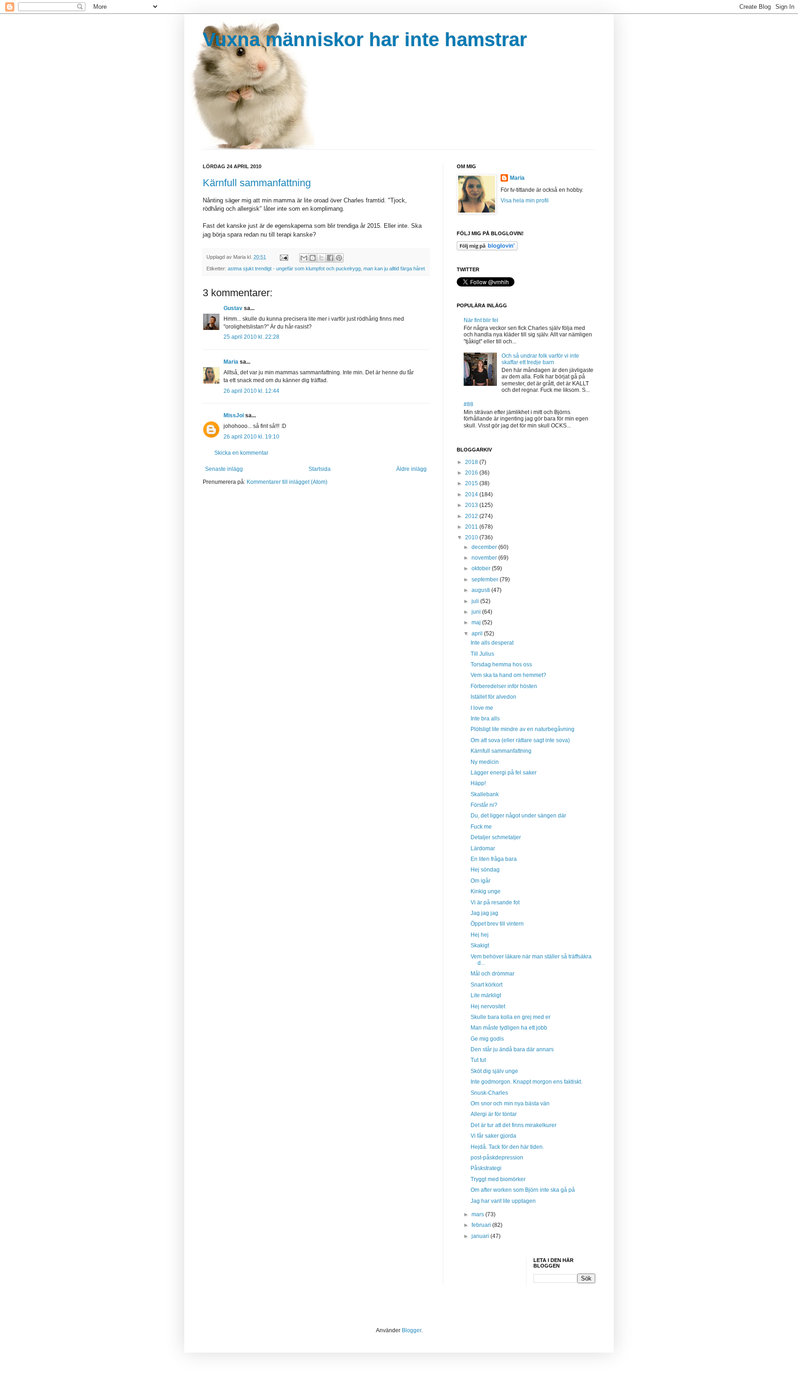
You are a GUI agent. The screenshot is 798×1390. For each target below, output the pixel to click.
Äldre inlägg (411, 469)
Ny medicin (485, 762)
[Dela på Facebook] (330, 257)
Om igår (480, 881)
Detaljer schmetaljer (496, 837)
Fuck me (481, 826)
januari (481, 1236)
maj (477, 622)
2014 (472, 494)
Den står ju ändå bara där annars (512, 1049)
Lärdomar (483, 848)
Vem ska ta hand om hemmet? (508, 675)
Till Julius (482, 654)
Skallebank (485, 794)
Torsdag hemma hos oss (501, 664)
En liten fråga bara (494, 859)
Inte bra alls (485, 718)
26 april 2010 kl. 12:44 (251, 391)
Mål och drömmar (492, 973)
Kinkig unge (486, 891)
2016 (472, 472)
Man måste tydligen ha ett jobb (509, 1027)
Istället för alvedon (493, 697)
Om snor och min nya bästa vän (510, 1103)
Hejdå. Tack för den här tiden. (507, 1147)
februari (482, 1225)
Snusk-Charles (489, 1093)
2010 (472, 537)
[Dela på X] (321, 257)
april (478, 633)
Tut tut (478, 1060)
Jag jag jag (484, 913)
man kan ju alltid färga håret (394, 268)
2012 (472, 516)
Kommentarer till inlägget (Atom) (287, 482)
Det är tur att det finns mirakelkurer (513, 1125)
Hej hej (480, 935)
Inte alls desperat (492, 643)
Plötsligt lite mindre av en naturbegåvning (522, 729)
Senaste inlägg (224, 469)
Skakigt (480, 945)
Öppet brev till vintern (497, 924)
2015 (472, 483)
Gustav (233, 308)
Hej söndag (485, 869)
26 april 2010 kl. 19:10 (251, 436)
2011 (472, 527)
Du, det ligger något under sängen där (518, 815)
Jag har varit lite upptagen (503, 1201)
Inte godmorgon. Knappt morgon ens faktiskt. (526, 1082)
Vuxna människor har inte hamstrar (365, 39)
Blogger (411, 1330)
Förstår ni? (484, 805)
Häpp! (478, 783)
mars (478, 1214)
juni (477, 612)
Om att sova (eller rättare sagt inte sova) (520, 740)
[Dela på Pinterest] (339, 257)
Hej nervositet (488, 1006)
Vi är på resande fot (495, 902)
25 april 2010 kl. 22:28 (251, 337)
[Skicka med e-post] (303, 257)
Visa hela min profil (525, 200)
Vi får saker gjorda (493, 1136)
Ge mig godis (487, 1039)
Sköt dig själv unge (494, 1071)
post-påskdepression (497, 1157)
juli (476, 601)
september (486, 579)
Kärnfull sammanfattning (257, 183)
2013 (472, 505)
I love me (482, 708)
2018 (472, 462)
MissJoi (234, 415)
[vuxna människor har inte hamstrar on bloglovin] (487, 248)
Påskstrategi (486, 1168)
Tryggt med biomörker (498, 1179)
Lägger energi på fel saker (504, 772)
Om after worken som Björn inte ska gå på (523, 1190)
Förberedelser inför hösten (504, 686)
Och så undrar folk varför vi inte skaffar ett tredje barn (540, 359)
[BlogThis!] (312, 257)
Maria (231, 362)
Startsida (319, 469)
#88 (468, 404)
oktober (482, 568)
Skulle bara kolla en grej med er (510, 1017)
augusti (481, 590)
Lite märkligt (486, 995)
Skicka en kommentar (241, 453)
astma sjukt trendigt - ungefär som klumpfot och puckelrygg (294, 268)
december (485, 547)
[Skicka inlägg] (284, 257)
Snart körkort (486, 985)
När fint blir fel (481, 320)
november (485, 558)
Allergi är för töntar (494, 1114)
